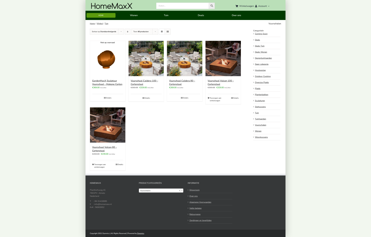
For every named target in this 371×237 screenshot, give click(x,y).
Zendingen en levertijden (200, 220)
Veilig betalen (195, 208)
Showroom (194, 190)
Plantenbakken (261, 94)
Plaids (257, 88)
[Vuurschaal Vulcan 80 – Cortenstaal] (107, 125)
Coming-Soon (261, 33)
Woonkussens (261, 137)
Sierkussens (260, 106)
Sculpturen (260, 100)
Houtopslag (260, 70)
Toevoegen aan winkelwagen (215, 99)
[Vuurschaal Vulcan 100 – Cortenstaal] (223, 58)
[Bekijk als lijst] (167, 31)
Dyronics (140, 233)
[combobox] (161, 190)
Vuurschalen (260, 125)
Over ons (193, 196)
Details (108, 98)
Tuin (257, 112)
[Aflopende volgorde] (127, 32)
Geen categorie (261, 64)
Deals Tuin (259, 46)
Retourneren (195, 214)
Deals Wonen (261, 52)
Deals (257, 40)
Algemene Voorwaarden (200, 202)
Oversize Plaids (262, 82)
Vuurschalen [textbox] (160, 190)
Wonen (258, 131)
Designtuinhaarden (263, 58)
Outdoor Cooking (263, 76)
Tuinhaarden (260, 119)
